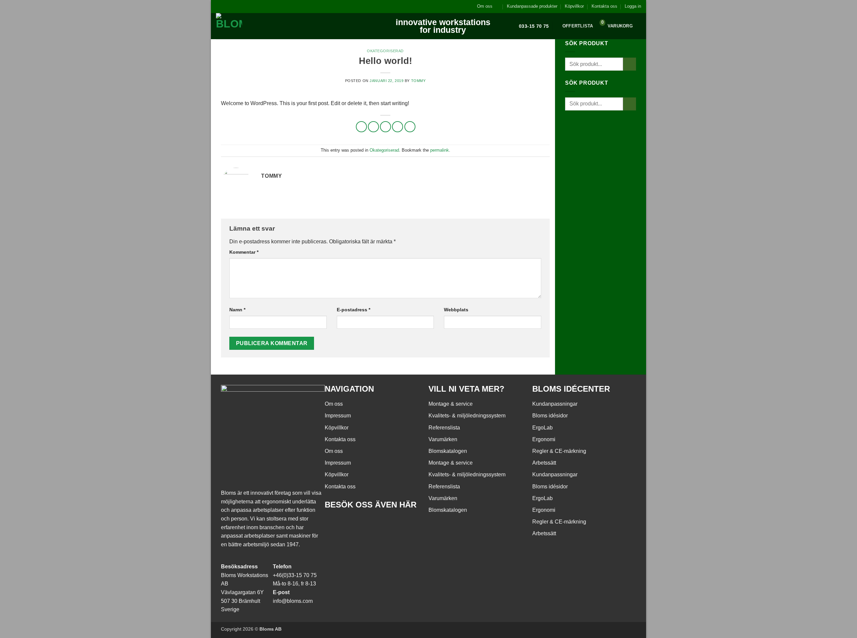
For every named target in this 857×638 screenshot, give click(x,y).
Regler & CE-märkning (559, 451)
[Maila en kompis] (385, 126)
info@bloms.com (293, 601)
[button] (633, 6)
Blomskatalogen (447, 451)
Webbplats (456, 309)
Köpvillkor (574, 6)
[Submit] (629, 64)
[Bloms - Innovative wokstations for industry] (257, 26)
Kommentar (243, 252)
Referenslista (444, 427)
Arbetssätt (544, 463)
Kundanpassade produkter (532, 6)
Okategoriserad (385, 51)
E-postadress (353, 309)
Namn (237, 309)
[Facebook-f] (333, 523)
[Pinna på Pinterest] (397, 126)
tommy (418, 81)
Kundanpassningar (554, 404)
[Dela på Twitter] (373, 126)
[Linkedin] (369, 523)
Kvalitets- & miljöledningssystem (466, 415)
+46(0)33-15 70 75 (295, 575)
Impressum (338, 415)
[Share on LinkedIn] (409, 126)
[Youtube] (351, 523)
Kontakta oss (604, 6)
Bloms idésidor (550, 415)
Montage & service (450, 404)
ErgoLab (542, 427)
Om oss (484, 6)
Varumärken (442, 439)
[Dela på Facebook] (361, 126)
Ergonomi (543, 439)
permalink (439, 150)
